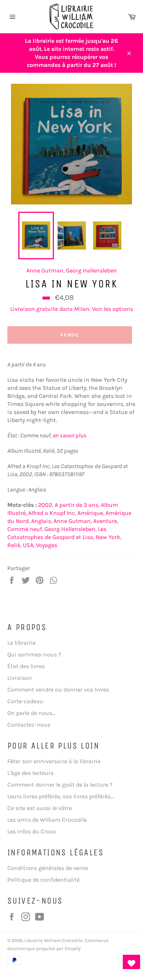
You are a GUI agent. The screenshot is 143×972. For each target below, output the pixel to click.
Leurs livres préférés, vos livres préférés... (60, 796)
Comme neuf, (25, 528)
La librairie (21, 642)
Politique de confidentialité (43, 879)
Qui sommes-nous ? (34, 654)
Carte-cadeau (25, 701)
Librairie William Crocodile (54, 940)
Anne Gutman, (73, 520)
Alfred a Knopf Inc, (52, 512)
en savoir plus (70, 435)
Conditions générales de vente (47, 867)
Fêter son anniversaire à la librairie (53, 761)
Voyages (46, 545)
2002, (45, 504)
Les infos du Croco (31, 831)
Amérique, (90, 512)
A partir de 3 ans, (77, 504)
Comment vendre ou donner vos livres (58, 689)
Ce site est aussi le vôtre (39, 808)
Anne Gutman (44, 270)
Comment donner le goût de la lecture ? (60, 784)
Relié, (14, 545)
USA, (28, 545)
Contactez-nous (28, 724)
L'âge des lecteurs (30, 772)
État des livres (26, 666)
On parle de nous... (31, 712)
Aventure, (105, 520)
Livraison (19, 677)
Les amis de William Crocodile (47, 819)
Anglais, (41, 520)
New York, (108, 537)
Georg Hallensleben (91, 270)
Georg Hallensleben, (70, 528)
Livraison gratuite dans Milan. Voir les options (71, 308)
